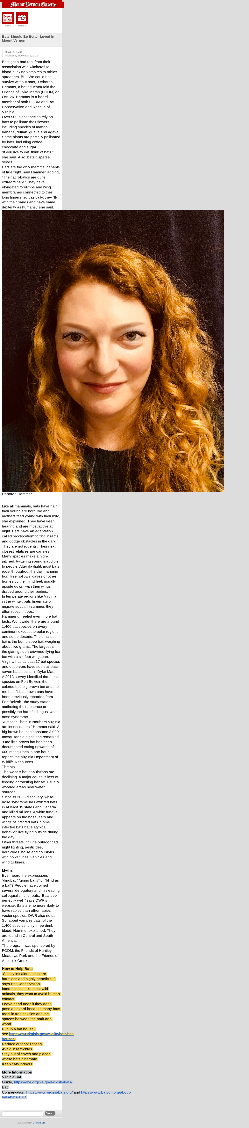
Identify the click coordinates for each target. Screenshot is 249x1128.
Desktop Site (39, 1123)
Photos (22, 26)
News (8, 26)
